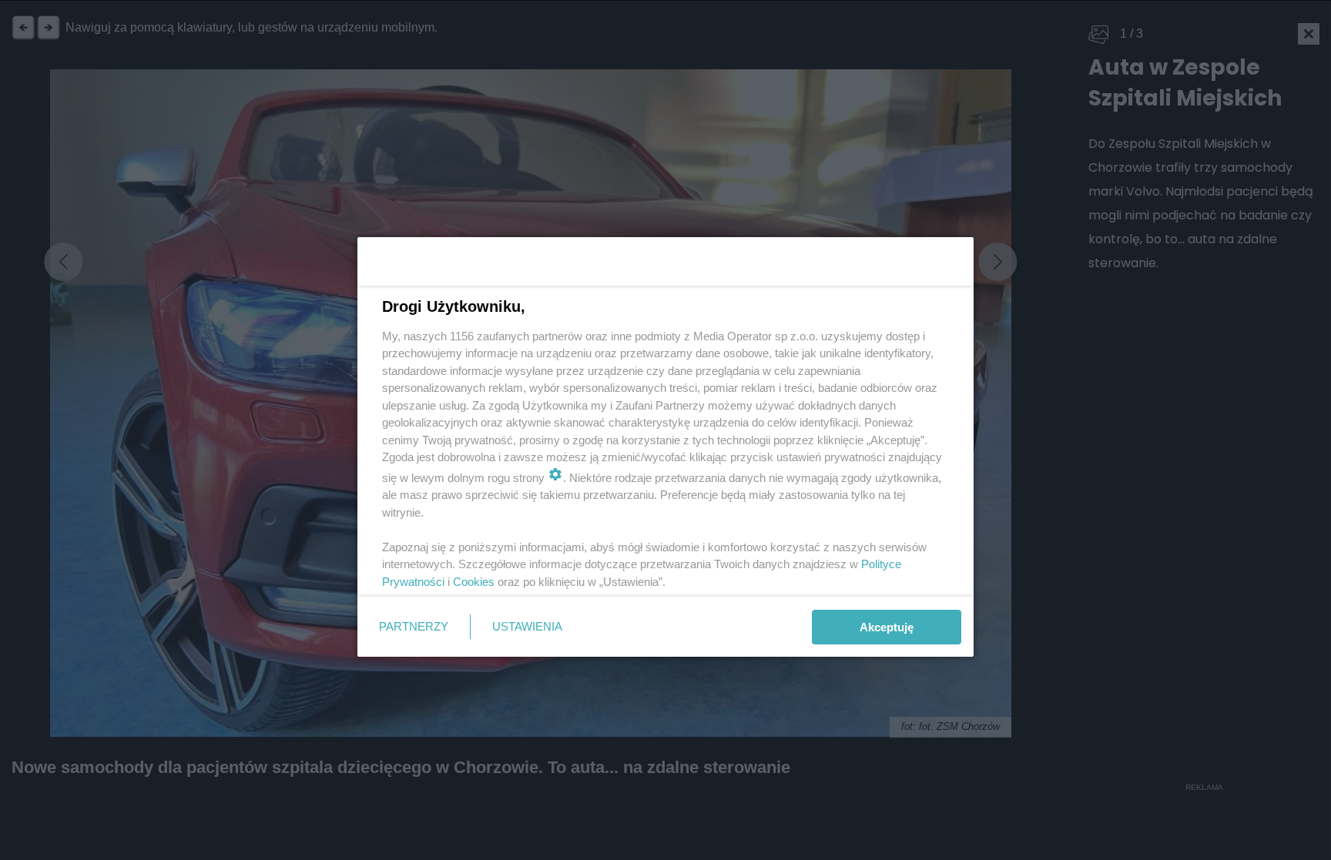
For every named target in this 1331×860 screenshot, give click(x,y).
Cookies (474, 581)
